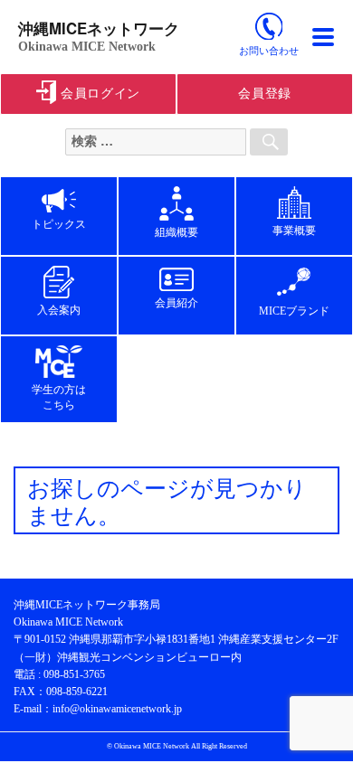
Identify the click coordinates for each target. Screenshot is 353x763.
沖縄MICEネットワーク (98, 28)
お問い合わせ (269, 50)
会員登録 (264, 93)
